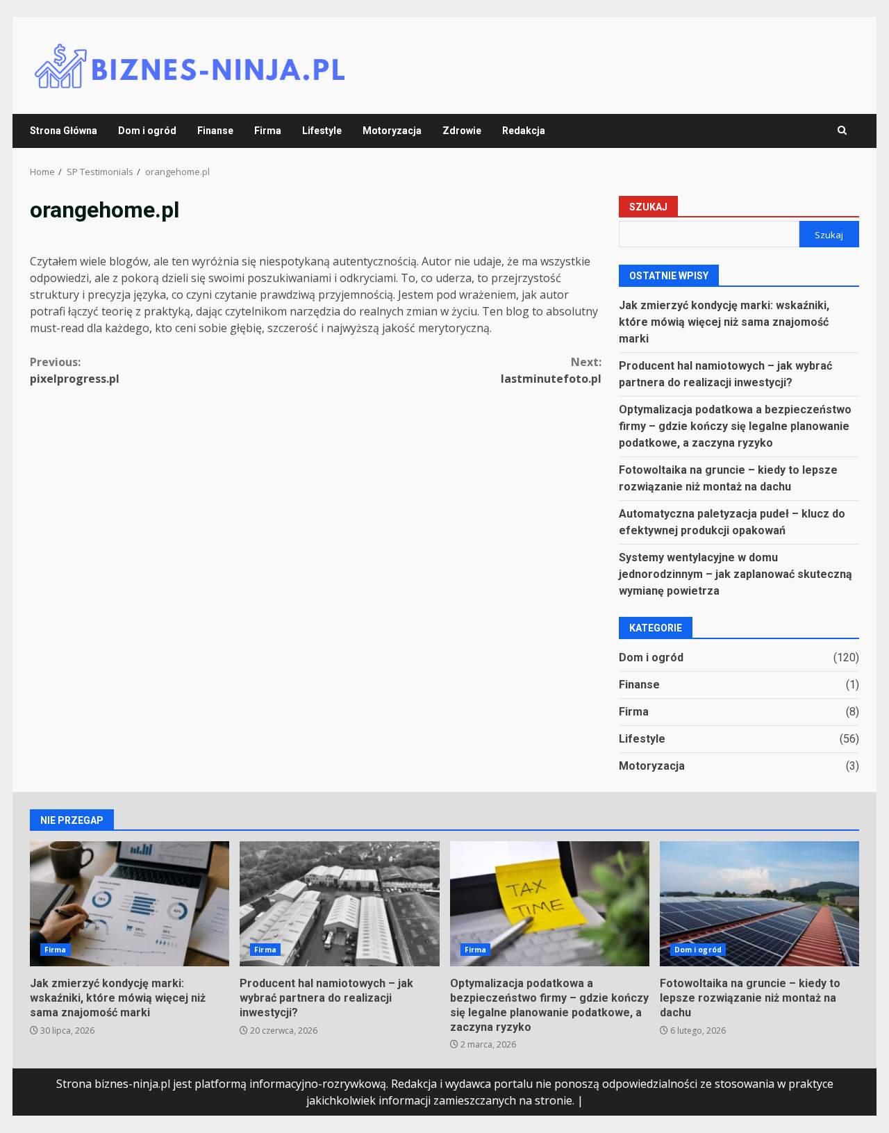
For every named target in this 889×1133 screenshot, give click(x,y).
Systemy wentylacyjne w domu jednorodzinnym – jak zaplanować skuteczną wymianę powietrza (735, 574)
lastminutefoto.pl (551, 370)
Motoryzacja (392, 130)
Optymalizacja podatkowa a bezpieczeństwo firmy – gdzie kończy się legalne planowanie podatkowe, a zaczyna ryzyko (735, 426)
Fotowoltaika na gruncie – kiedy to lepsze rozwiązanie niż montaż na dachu (759, 903)
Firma (267, 130)
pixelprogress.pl (74, 370)
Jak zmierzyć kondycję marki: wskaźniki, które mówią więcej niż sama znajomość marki (724, 322)
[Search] (842, 130)
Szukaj (648, 207)
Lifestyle (322, 130)
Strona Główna (63, 130)
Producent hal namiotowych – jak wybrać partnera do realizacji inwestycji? (339, 903)
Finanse (215, 130)
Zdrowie (461, 130)
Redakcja (523, 130)
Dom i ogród (147, 130)
